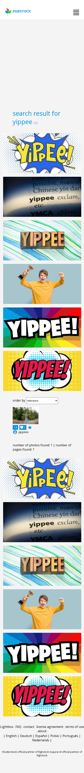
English (11, 736)
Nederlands (40, 740)
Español (41, 736)
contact (28, 727)
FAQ (18, 727)
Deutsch (26, 736)
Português (70, 736)
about (42, 731)
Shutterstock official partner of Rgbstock (25, 752)
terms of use (74, 727)
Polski (54, 736)
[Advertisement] (42, 63)
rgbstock (22, 11)
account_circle (15, 432)
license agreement (49, 727)
